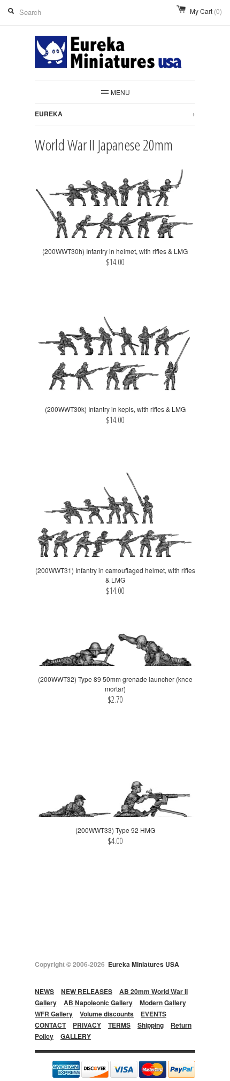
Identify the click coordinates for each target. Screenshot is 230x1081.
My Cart (206, 10)
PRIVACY (87, 1025)
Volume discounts (107, 1014)
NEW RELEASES (86, 991)
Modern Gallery (163, 1002)
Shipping (150, 1025)
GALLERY (75, 1036)
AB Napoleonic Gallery (98, 1002)
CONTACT (50, 1025)
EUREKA (115, 113)
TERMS (119, 1025)
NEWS (44, 991)
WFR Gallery (54, 1014)
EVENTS (153, 1014)
